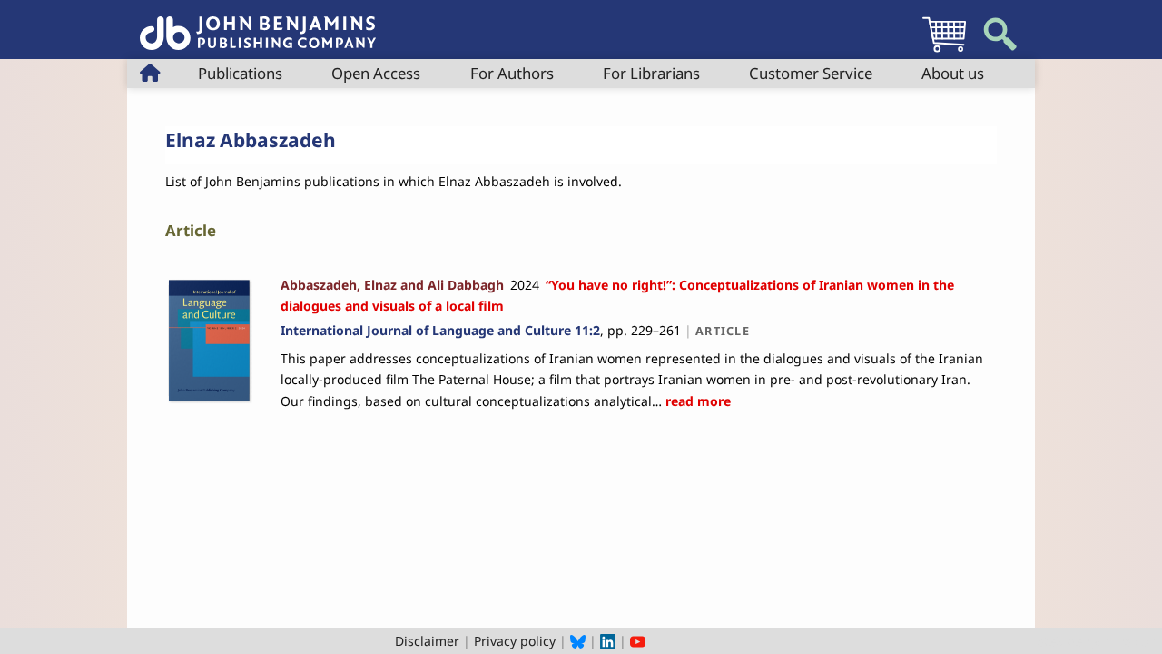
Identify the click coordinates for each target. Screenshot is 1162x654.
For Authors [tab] (512, 73)
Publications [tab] (240, 73)
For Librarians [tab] (651, 73)
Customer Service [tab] (810, 73)
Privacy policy (515, 640)
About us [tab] (952, 73)
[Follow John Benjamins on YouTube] (637, 640)
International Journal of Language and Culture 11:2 (440, 330)
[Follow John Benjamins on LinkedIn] (607, 640)
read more (696, 401)
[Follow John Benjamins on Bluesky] (578, 640)
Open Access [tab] (375, 73)
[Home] (258, 23)
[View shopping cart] (944, 51)
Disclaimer (427, 640)
